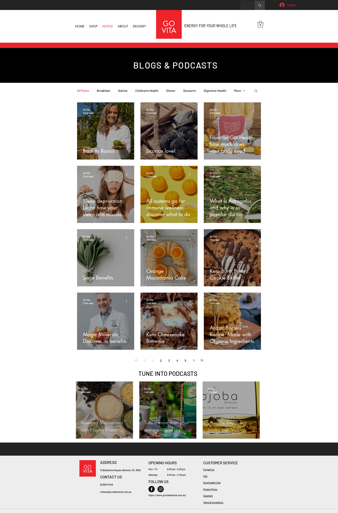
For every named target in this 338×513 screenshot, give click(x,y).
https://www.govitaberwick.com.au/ (167, 495)
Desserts (189, 90)
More (237, 90)
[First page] (136, 360)
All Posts (83, 90)
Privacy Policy (210, 489)
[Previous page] (144, 360)
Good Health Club (212, 482)
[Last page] (201, 360)
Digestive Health (215, 90)
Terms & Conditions (213, 502)
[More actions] (127, 111)
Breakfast (103, 90)
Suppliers (208, 495)
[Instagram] (160, 489)
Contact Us (208, 469)
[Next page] (193, 360)
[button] (260, 24)
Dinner (170, 90)
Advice (123, 90)
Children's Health (146, 90)
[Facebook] (151, 489)
